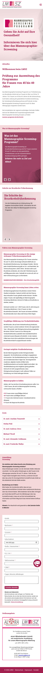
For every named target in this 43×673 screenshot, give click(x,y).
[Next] (9, 179)
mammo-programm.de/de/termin (12, 117)
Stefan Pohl (8, 424)
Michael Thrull (9, 434)
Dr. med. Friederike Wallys (14, 444)
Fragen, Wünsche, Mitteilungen (14, 574)
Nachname (9, 525)
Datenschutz (19, 670)
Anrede (7, 518)
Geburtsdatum (9, 539)
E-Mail (8, 567)
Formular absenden (11, 587)
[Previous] (5, 179)
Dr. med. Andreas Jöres (12, 429)
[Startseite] (12, 4)
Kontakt (36, 670)
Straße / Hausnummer (12, 546)
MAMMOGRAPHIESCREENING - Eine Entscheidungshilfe (21, 280)
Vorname (8, 532)
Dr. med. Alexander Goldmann (15, 439)
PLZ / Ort (8, 553)
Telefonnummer (10, 560)
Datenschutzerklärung (17, 602)
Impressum (28, 670)
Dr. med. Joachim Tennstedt (14, 419)
